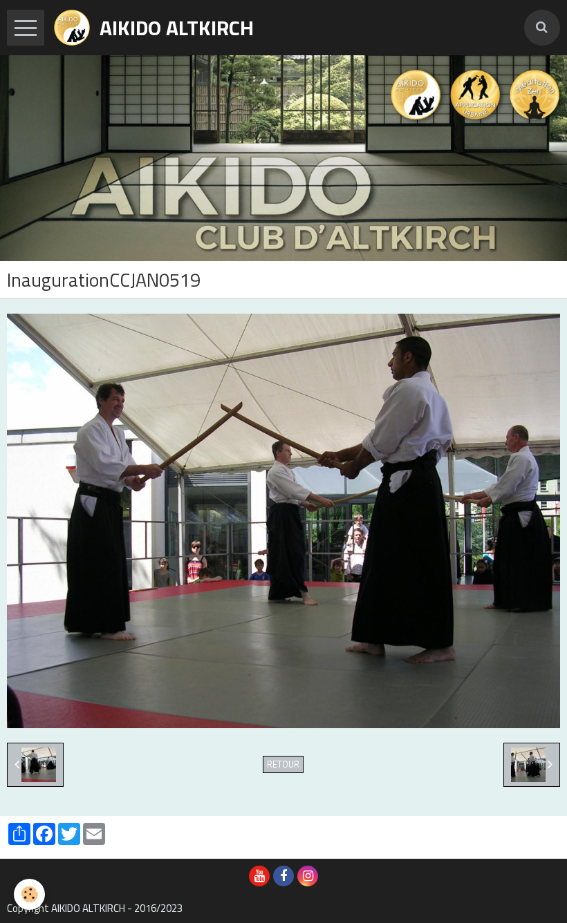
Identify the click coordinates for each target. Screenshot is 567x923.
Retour (283, 764)
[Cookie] (29, 894)
